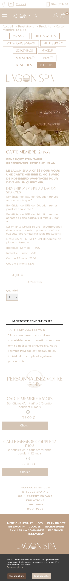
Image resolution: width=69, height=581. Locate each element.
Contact (21, 4)
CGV (40, 523)
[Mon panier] (62, 15)
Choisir (25, 425)
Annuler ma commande (27, 530)
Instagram (36, 533)
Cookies (35, 526)
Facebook (55, 530)
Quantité (12, 290)
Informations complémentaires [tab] (32, 321)
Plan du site (56, 523)
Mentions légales (20, 523)
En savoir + (16, 526)
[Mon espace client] (55, 15)
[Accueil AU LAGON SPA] (23, 16)
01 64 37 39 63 (59, 4)
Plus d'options (16, 576)
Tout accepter (41, 576)
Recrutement (54, 526)
